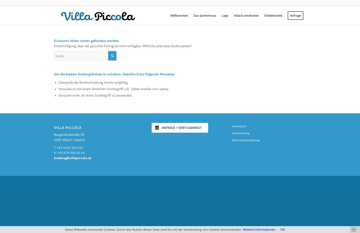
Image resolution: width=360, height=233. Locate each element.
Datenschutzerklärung (246, 140)
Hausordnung (240, 133)
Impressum (239, 126)
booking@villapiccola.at (72, 158)
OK (282, 229)
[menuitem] (179, 15)
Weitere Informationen (259, 229)
